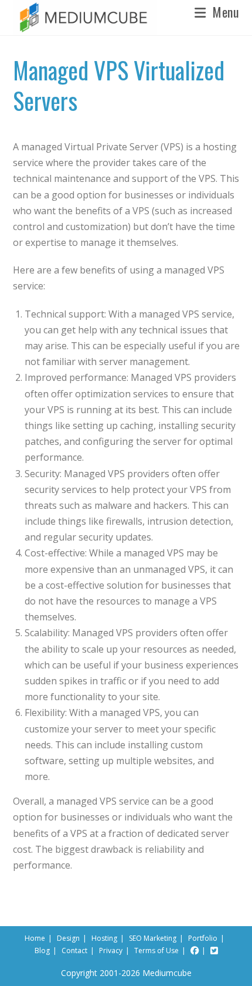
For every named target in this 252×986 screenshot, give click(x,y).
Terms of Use (156, 950)
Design (68, 938)
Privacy (110, 950)
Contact (74, 950)
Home (35, 938)
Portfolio (202, 938)
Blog (42, 950)
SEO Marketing (152, 938)
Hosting (104, 938)
